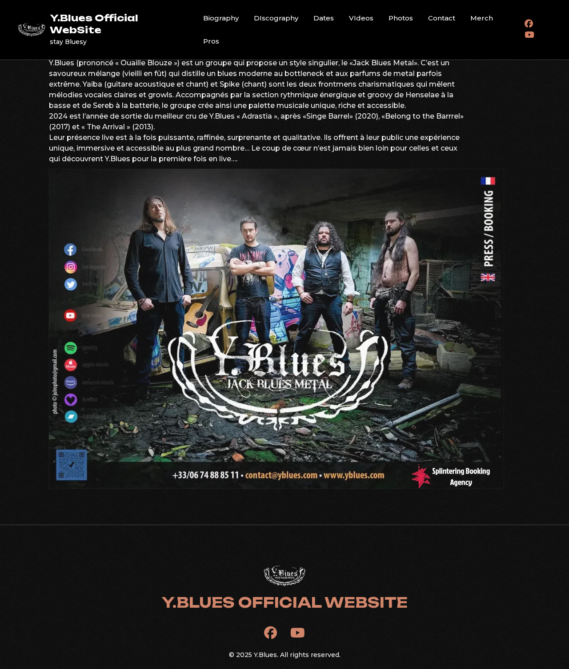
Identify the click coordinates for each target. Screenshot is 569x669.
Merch (481, 18)
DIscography (276, 18)
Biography (221, 18)
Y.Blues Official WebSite (94, 24)
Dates (323, 18)
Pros (211, 41)
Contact (441, 18)
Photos (401, 18)
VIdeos (361, 18)
